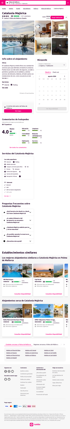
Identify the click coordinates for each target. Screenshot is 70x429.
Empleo (22, 385)
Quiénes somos (24, 371)
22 (60, 95)
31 (39, 104)
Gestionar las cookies (26, 382)
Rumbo (4, 8)
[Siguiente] (64, 76)
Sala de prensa (24, 390)
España (18, 8)
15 (60, 91)
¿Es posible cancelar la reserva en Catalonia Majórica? (18, 235)
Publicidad (23, 388)
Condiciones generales (26, 373)
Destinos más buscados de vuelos (58, 371)
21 (56, 95)
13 (52, 91)
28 (56, 99)
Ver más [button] (6, 196)
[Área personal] (68, 2)
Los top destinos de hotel (57, 376)
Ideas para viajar (56, 385)
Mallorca (36, 8)
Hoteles (11, 8)
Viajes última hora (57, 382)
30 (64, 99)
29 (60, 99)
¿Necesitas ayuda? (41, 372)
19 (47, 95)
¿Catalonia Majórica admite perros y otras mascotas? (18, 228)
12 (47, 91)
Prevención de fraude (42, 394)
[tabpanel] (35, 354)
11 (43, 91)
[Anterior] (39, 76)
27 (52, 99)
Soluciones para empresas (24, 394)
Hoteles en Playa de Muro (13, 355)
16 (64, 91)
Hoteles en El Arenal (30, 350)
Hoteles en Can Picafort (50, 355)
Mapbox (23, 93)
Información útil (40, 384)
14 (56, 91)
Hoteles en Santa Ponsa (31, 353)
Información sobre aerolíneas (41, 380)
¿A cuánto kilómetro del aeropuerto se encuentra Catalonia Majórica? (15, 220)
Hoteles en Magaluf (11, 358)
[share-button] (66, 17)
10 (39, 91)
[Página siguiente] (64, 344)
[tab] (18, 344)
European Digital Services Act (40, 388)
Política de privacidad (25, 376)
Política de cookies (25, 379)
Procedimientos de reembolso (41, 376)
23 (64, 95)
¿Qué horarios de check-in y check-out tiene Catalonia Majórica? (18, 212)
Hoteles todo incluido (58, 380)
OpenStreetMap (30, 93)
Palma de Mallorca (46, 8)
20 (52, 95)
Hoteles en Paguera (11, 353)
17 (39, 95)
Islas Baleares (26, 8)
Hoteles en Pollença (30, 355)
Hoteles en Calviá (48, 350)
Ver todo (5, 87)
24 (39, 99)
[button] (18, 38)
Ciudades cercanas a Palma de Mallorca (18, 344)
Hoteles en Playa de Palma (13, 350)
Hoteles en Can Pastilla (50, 353)
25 (43, 99)
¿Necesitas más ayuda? (14, 241)
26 (47, 99)
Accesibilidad (39, 391)
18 (43, 95)
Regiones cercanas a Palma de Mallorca (46, 344)
